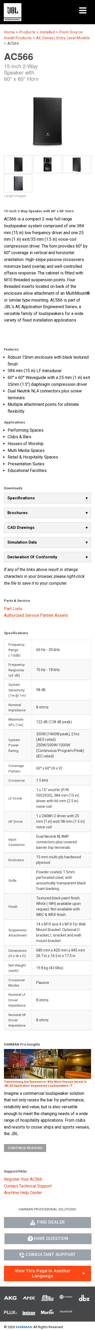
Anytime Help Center (23, 1192)
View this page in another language (43, 1273)
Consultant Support (51, 1254)
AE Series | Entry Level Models (63, 38)
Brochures (17, 512)
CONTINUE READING (25, 1148)
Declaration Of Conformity (32, 557)
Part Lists (13, 608)
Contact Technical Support (28, 1186)
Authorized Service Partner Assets (36, 615)
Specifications (21, 498)
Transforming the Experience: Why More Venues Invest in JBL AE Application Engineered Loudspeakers (45, 1083)
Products (27, 32)
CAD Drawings (21, 527)
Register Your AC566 (23, 1179)
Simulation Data (22, 542)
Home (9, 32)
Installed (47, 32)
